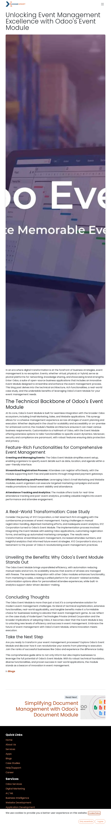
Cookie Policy (94, 813)
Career (10, 772)
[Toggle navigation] (102, 4)
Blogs (9, 758)
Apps (9, 753)
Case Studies (13, 763)
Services (10, 749)
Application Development (20, 807)
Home (9, 740)
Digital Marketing (15, 788)
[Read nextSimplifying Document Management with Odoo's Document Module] (93, 707)
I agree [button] (100, 821)
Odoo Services (14, 784)
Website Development (18, 802)
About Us (11, 744)
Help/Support (13, 767)
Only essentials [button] (86, 821)
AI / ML (9, 793)
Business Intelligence (17, 798)
